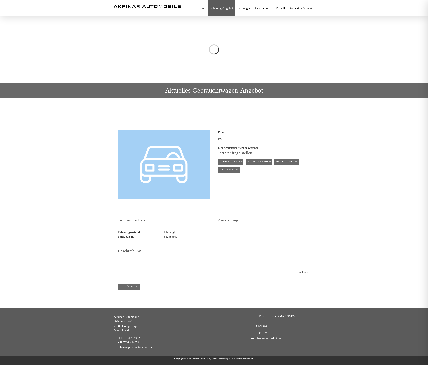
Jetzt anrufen (229, 169)
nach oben (303, 272)
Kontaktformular (287, 161)
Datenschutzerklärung (269, 338)
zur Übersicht (129, 286)
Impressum (262, 332)
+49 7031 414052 (129, 338)
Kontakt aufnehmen (259, 161)
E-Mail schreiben (231, 161)
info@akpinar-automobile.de (135, 347)
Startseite (261, 325)
